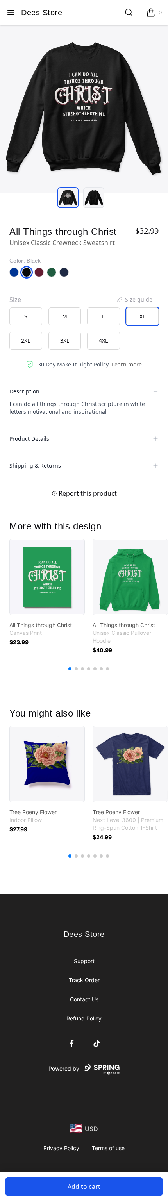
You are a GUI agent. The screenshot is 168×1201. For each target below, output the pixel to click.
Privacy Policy (61, 1148)
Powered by (63, 1068)
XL (142, 316)
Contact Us (84, 999)
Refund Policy (84, 1018)
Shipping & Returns (35, 465)
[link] (47, 577)
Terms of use (108, 1148)
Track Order (84, 980)
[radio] (25, 316)
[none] (134, 300)
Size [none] (15, 299)
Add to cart (84, 1186)
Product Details (29, 438)
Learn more (127, 364)
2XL (25, 340)
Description (24, 391)
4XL (103, 340)
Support (84, 961)
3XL (64, 340)
